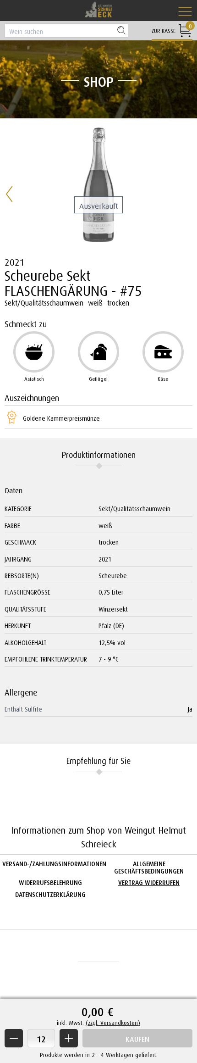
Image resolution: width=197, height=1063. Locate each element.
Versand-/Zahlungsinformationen (54, 863)
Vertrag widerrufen (149, 881)
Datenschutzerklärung (50, 893)
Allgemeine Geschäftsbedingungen (149, 866)
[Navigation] (185, 12)
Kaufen (137, 1038)
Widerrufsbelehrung (50, 881)
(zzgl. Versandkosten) (113, 1021)
